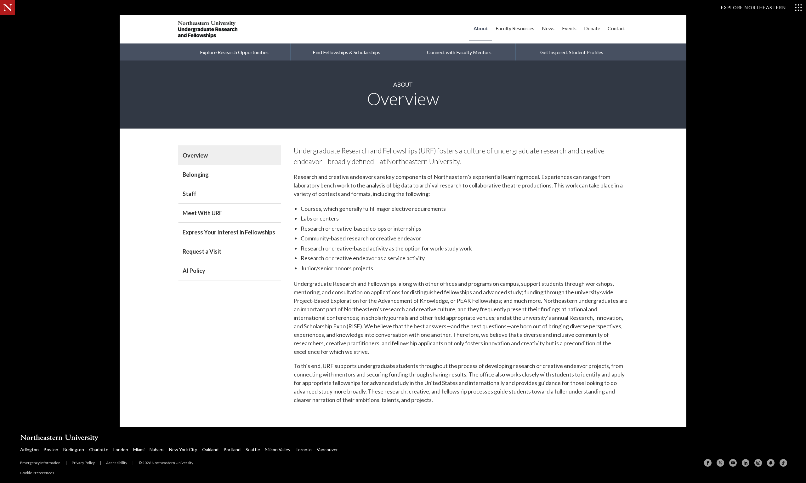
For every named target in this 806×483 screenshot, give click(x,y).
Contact (616, 28)
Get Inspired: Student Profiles (571, 52)
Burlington (73, 449)
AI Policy (194, 270)
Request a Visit (202, 251)
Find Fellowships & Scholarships (346, 52)
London (120, 449)
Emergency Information (40, 462)
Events (569, 28)
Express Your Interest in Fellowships (229, 232)
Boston (51, 449)
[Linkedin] (745, 463)
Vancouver (327, 449)
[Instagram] (758, 463)
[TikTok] (783, 463)
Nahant (157, 449)
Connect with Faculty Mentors (459, 52)
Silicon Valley (277, 449)
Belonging (196, 174)
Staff (189, 193)
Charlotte (98, 449)
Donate (592, 28)
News (548, 28)
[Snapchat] (771, 463)
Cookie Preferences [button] (37, 472)
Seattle (253, 449)
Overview (195, 155)
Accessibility (116, 462)
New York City (183, 449)
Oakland (210, 449)
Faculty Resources (515, 28)
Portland (232, 449)
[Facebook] (708, 463)
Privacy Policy (83, 462)
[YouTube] (733, 463)
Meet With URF (202, 213)
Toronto (303, 449)
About (481, 28)
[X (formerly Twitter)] (720, 463)
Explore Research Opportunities (234, 52)
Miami (139, 449)
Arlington (29, 449)
